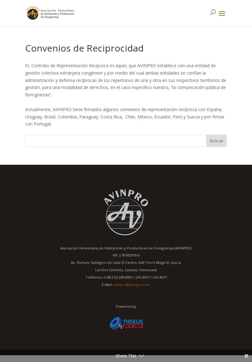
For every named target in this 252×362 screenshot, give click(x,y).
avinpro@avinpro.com (131, 284)
